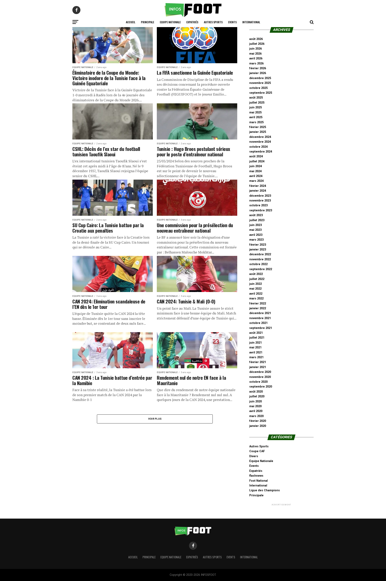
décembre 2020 (260, 372)
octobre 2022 (258, 264)
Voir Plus (154, 418)
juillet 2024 (256, 161)
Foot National (258, 480)
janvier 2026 (257, 73)
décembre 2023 (260, 195)
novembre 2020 (260, 377)
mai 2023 (255, 230)
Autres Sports (213, 22)
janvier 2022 (257, 308)
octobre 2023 (258, 205)
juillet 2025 (256, 102)
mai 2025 (255, 112)
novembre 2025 (260, 83)
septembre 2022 (260, 269)
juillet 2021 (256, 337)
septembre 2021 (260, 328)
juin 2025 (255, 107)
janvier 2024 (257, 190)
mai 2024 (255, 171)
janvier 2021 (257, 367)
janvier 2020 (257, 426)
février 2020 (257, 421)
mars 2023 (256, 239)
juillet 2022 (256, 279)
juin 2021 (255, 342)
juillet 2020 (256, 396)
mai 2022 (255, 288)
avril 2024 (255, 176)
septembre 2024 (260, 151)
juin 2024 (255, 166)
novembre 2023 (260, 200)
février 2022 (257, 303)
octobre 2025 (258, 88)
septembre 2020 (260, 386)
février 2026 (257, 68)
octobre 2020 (258, 382)
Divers (253, 456)
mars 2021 (256, 357)
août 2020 (256, 391)
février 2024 (257, 186)
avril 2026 (255, 58)
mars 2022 (256, 298)
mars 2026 (256, 63)
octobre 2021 (258, 323)
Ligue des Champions (264, 490)
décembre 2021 (260, 313)
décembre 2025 (260, 78)
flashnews (256, 475)
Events (232, 22)
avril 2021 (255, 352)
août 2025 (256, 97)
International (251, 22)
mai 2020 (255, 406)
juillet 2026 (256, 44)
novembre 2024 (260, 141)
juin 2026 (255, 48)
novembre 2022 (260, 259)
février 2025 (257, 127)
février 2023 (257, 244)
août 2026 (256, 39)
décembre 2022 (260, 254)
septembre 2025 (260, 93)
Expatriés (192, 22)
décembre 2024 (260, 137)
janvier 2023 (257, 249)
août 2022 (256, 274)
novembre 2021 (260, 318)
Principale (147, 22)
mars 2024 (256, 181)
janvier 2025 (257, 132)
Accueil (130, 22)
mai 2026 (255, 53)
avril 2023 (255, 235)
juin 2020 (255, 401)
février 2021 (257, 362)
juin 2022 (255, 284)
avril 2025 (255, 117)
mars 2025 (256, 122)
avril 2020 (255, 411)
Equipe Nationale (170, 22)
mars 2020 (256, 416)
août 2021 (256, 333)
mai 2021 (255, 347)
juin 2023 (255, 225)
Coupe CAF (257, 451)
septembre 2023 (260, 210)
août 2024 (256, 156)
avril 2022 (255, 293)
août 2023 (256, 215)
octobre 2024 (258, 147)
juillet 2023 (256, 220)
